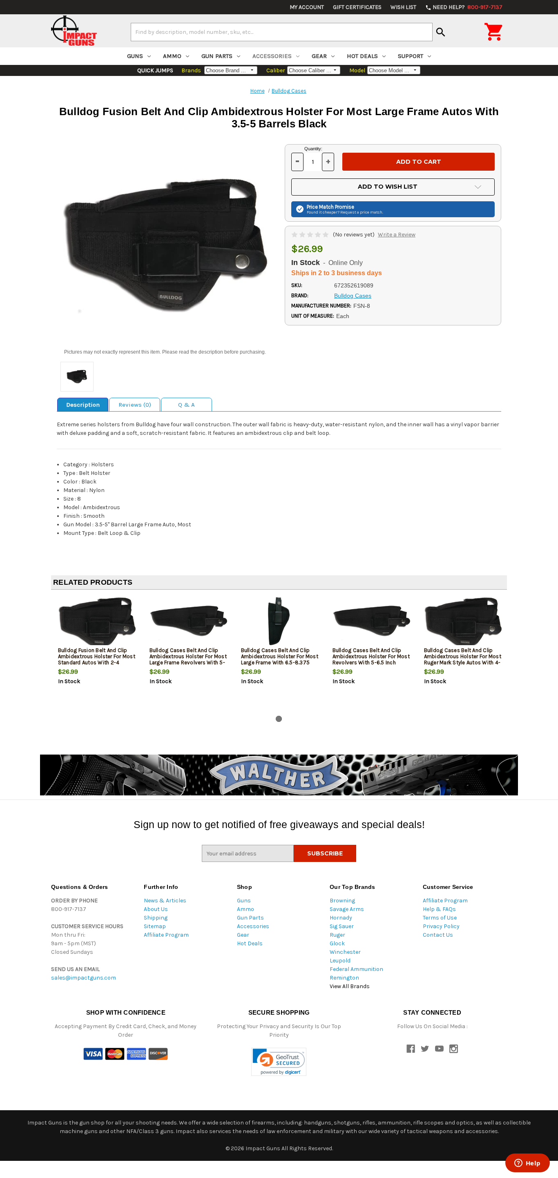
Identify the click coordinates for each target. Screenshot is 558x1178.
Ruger (337, 934)
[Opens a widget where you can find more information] (527, 1164)
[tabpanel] (97, 654)
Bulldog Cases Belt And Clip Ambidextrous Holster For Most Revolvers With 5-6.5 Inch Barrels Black (371, 659)
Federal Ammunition (356, 969)
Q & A (186, 404)
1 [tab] (279, 719)
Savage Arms (347, 909)
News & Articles (165, 900)
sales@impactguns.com (83, 977)
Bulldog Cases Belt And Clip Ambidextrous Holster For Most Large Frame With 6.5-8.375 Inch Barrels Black (279, 659)
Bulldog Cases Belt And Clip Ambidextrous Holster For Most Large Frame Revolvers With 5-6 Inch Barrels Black (188, 659)
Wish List (403, 7)
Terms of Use (440, 917)
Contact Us (438, 934)
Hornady (341, 917)
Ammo (172, 56)
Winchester (345, 952)
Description (83, 404)
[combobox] (282, 32)
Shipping (155, 917)
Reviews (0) (134, 404)
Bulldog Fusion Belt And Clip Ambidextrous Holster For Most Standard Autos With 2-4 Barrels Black (96, 659)
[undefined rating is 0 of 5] (310, 234)
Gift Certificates (357, 7)
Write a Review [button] (396, 234)
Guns (135, 56)
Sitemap (155, 926)
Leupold (340, 960)
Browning (342, 900)
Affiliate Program (166, 934)
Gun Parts (216, 56)
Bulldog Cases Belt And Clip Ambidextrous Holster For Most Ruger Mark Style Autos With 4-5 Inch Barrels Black (462, 659)
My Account (307, 7)
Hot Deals (362, 56)
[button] (279, 1062)
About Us (156, 909)
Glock (337, 943)
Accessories (272, 56)
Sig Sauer (342, 926)
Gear (319, 56)
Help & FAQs (439, 909)
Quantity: (313, 148)
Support (410, 56)
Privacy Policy (441, 926)
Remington (344, 977)
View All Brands (350, 986)
